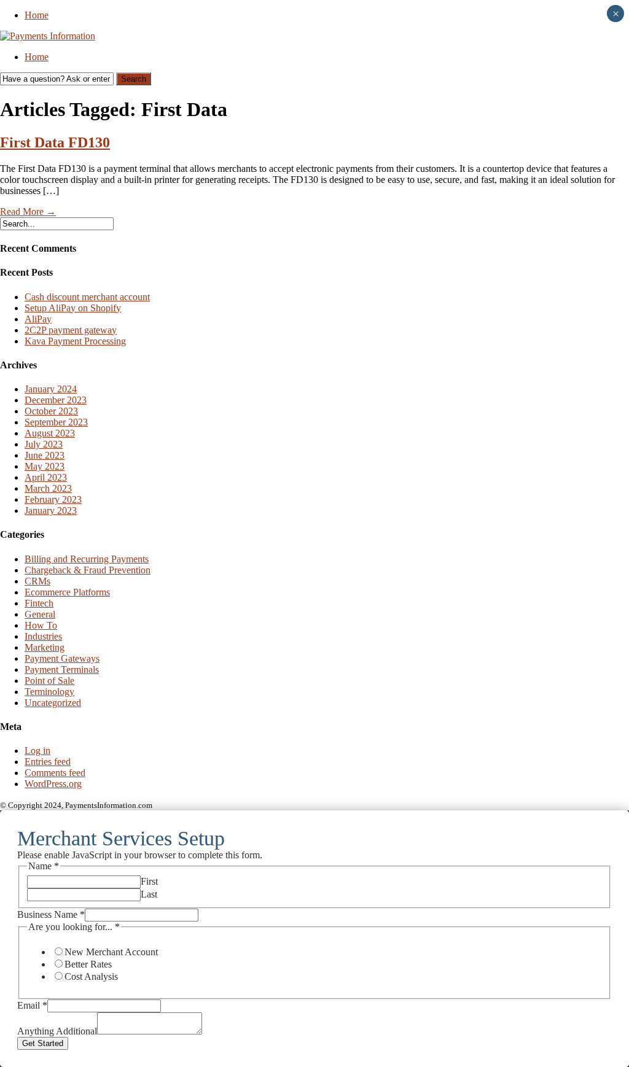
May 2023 (44, 466)
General (40, 614)
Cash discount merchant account (87, 297)
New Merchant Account (111, 952)
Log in (37, 750)
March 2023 (48, 488)
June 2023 (44, 455)
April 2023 (46, 477)
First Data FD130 (55, 142)
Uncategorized (53, 702)
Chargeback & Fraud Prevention (87, 570)
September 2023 (56, 422)
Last (149, 894)
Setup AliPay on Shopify (73, 308)
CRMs (37, 581)
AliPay (38, 319)
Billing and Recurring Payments (87, 559)
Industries (43, 636)
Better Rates (88, 964)
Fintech (39, 603)
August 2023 (50, 433)
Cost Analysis (91, 976)
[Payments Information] (47, 36)
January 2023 (51, 510)
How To (41, 625)
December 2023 (56, 400)
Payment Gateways (62, 658)
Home (37, 15)
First (149, 881)
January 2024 (51, 389)
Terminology (49, 691)
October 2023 (51, 411)
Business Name (51, 914)
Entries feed (48, 761)
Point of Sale (49, 680)
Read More (28, 211)
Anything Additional (57, 1031)
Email (32, 1005)
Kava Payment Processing (75, 341)
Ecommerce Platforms (67, 592)
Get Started (42, 1043)
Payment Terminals (62, 669)
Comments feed (55, 772)
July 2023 (44, 444)
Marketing (44, 647)
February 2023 (53, 499)
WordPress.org (53, 783)
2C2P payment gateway (71, 330)
